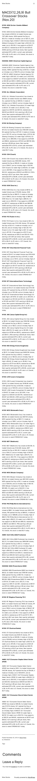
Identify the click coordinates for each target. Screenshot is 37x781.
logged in (14, 767)
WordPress (31, 777)
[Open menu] (34, 4)
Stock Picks (23, 737)
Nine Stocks (6, 3)
